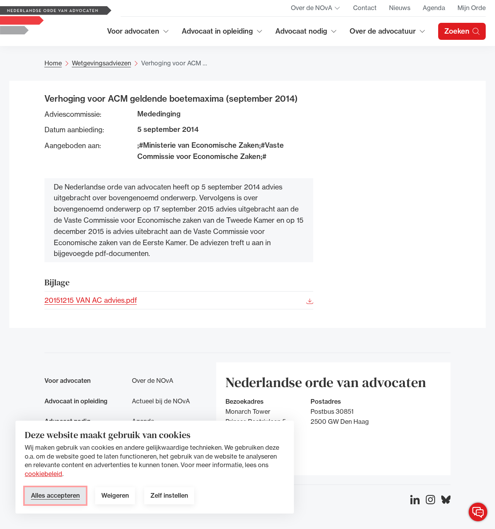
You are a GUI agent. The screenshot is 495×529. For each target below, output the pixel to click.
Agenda (434, 8)
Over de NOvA (316, 10)
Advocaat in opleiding (217, 34)
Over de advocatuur (383, 34)
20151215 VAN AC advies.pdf (90, 300)
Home (53, 63)
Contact (365, 8)
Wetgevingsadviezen (101, 63)
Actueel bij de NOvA (161, 401)
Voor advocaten (138, 34)
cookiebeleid (43, 474)
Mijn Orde (471, 8)
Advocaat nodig (306, 34)
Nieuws (399, 8)
